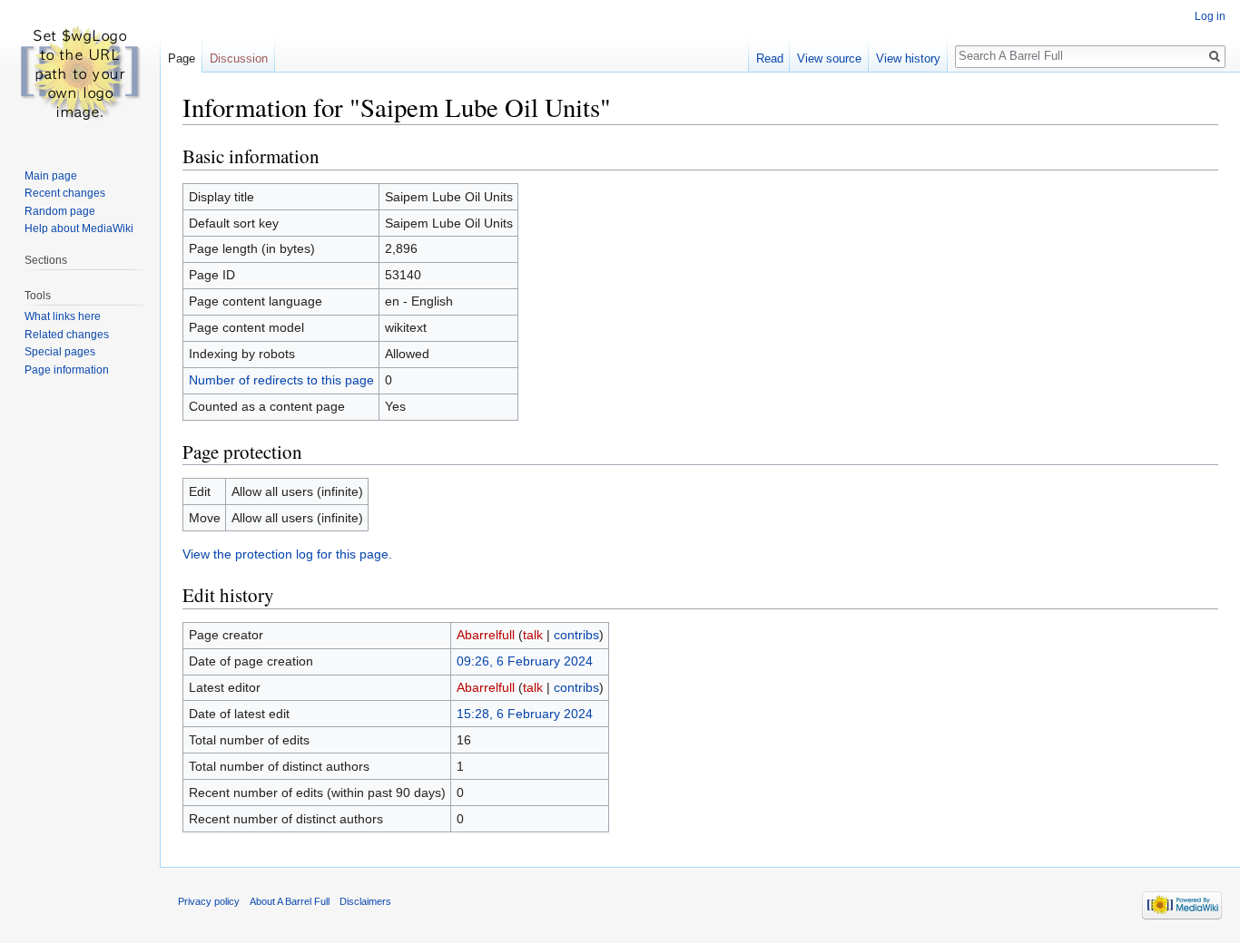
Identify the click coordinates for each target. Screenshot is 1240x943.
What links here (63, 316)
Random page (60, 211)
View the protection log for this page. (287, 554)
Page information (67, 370)
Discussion (239, 58)
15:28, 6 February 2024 (525, 713)
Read (769, 58)
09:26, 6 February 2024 (525, 661)
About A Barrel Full (290, 901)
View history (908, 58)
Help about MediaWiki (79, 228)
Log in (1210, 16)
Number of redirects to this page (281, 380)
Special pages (60, 351)
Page (181, 58)
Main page (51, 176)
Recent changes (65, 193)
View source (829, 58)
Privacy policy (209, 901)
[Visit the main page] (80, 72)
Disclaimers (365, 901)
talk (533, 634)
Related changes (67, 334)
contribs (576, 634)
